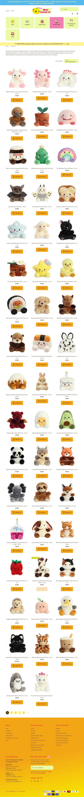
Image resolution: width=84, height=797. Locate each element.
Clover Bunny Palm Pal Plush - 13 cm (42, 542)
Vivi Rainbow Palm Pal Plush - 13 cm (67, 168)
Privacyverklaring (36, 747)
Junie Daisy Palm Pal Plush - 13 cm (17, 281)
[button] (77, 14)
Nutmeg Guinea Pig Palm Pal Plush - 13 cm (67, 581)
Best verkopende (70, 62)
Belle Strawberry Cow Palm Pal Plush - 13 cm (17, 92)
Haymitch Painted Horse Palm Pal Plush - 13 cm (42, 581)
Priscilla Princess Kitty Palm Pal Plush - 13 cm (42, 696)
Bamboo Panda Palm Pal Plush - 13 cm (17, 469)
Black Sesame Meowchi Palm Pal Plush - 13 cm (17, 658)
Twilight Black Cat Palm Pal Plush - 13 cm (67, 244)
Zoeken (33, 733)
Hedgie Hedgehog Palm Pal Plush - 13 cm (17, 620)
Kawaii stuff (9, 735)
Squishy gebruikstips (62, 743)
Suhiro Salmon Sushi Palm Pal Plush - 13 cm (42, 357)
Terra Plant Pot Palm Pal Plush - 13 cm (42, 130)
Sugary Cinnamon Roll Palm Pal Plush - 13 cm (17, 395)
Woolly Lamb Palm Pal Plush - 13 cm (42, 243)
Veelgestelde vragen (37, 735)
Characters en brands (12, 738)
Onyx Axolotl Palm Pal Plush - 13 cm (17, 506)
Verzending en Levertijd (37, 740)
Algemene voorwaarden (38, 745)
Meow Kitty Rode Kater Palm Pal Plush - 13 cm (67, 543)
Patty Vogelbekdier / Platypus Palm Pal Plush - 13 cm (17, 131)
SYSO (24, 791)
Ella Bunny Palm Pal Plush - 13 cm (42, 395)
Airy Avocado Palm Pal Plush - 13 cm (67, 433)
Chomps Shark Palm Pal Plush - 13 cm (17, 696)
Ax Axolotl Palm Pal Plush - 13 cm (42, 92)
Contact (33, 731)
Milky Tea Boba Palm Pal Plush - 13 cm (67, 657)
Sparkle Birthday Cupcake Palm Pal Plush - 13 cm (17, 543)
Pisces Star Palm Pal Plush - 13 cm (42, 281)
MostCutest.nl (12, 791)
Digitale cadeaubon (36, 750)
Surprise (8, 731)
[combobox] (69, 9)
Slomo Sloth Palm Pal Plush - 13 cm (42, 506)
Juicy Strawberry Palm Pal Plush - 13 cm (17, 581)
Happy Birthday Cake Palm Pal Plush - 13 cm (67, 395)
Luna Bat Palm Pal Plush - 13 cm (17, 207)
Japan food (9, 733)
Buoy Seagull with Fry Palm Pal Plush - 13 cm (67, 620)
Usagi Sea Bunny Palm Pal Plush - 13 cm (67, 357)
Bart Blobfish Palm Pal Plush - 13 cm (67, 130)
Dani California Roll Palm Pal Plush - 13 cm (17, 319)
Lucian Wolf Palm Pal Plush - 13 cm (42, 469)
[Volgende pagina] (27, 712)
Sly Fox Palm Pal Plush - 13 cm (67, 506)
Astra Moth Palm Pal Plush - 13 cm (42, 207)
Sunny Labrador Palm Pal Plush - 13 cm (42, 318)
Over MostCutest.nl (61, 733)
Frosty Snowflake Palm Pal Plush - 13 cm (17, 244)
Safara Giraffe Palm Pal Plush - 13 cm (42, 657)
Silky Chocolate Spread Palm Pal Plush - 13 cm (17, 169)
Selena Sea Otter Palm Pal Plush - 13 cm (17, 357)
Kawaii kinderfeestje (61, 738)
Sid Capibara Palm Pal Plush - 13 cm (67, 318)
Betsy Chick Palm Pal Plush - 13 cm (67, 281)
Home (7, 46)
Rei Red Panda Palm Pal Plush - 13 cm (67, 469)
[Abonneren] (51, 768)
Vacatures (58, 745)
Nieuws (58, 728)
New (7, 728)
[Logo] (42, 11)
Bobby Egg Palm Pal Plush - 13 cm (42, 433)
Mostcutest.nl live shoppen (63, 735)
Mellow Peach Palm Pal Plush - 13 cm (42, 619)
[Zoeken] (61, 9)
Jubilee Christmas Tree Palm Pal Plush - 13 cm (42, 169)
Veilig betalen (35, 738)
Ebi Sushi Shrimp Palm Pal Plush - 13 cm (67, 92)
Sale (7, 740)
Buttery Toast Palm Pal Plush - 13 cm (67, 207)
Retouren (33, 743)
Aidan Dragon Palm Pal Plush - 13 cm (17, 433)
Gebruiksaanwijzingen (62, 740)
